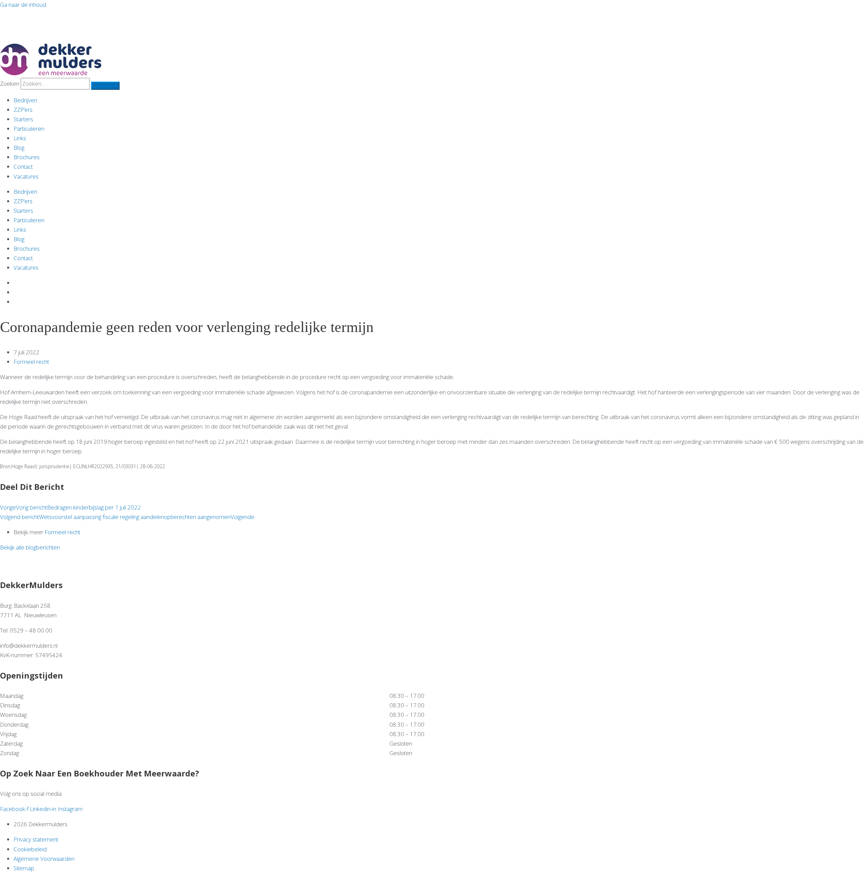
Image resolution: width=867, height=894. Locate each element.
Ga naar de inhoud (23, 4)
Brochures (27, 157)
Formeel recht (31, 362)
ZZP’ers (23, 109)
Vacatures (26, 176)
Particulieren (29, 128)
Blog (19, 147)
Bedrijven (25, 100)
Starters (23, 119)
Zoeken (9, 83)
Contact (23, 166)
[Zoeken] (105, 86)
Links (20, 138)
